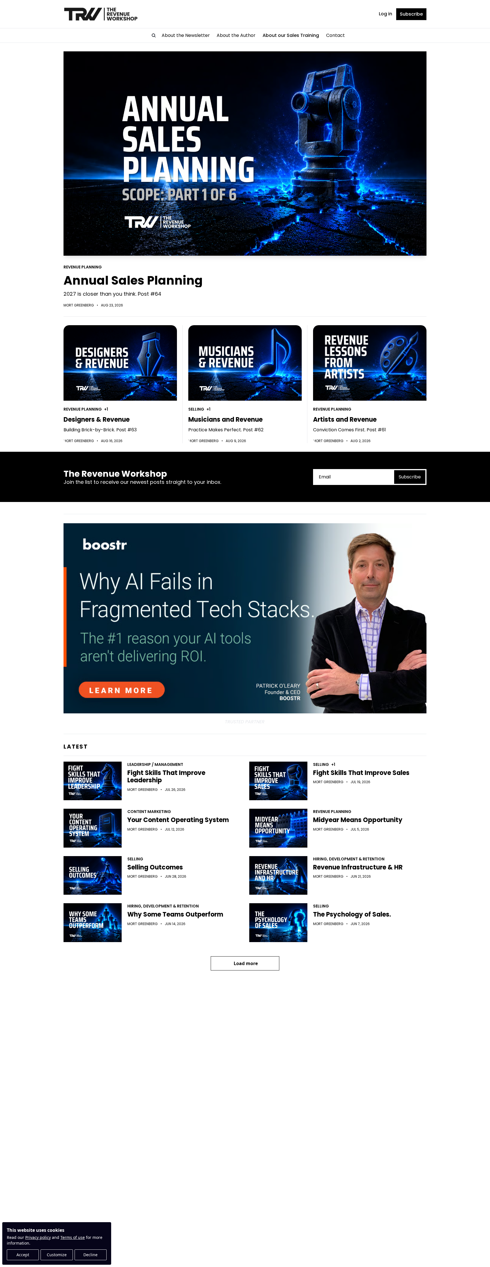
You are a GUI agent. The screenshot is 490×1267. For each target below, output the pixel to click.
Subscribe (410, 477)
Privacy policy (38, 1237)
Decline (90, 1254)
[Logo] (101, 14)
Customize (57, 1254)
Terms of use (72, 1237)
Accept (22, 1254)
